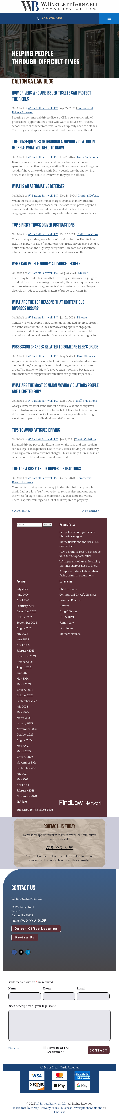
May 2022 (23, 746)
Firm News (66, 628)
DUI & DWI (67, 617)
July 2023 (22, 706)
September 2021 (26, 768)
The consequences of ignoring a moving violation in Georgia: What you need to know (53, 145)
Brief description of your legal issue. (32, 1006)
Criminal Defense (88, 195)
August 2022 (24, 740)
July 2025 (22, 634)
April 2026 (23, 600)
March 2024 (24, 684)
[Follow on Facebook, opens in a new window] (14, 952)
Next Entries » (90, 510)
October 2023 (25, 695)
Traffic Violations (87, 157)
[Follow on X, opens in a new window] (21, 952)
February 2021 (25, 790)
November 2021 (26, 762)
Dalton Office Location (36, 929)
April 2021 (23, 785)
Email (81, 988)
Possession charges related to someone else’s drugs (55, 347)
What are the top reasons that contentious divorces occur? (48, 305)
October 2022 (25, 734)
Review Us (25, 937)
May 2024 (23, 678)
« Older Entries (21, 510)
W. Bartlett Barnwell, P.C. (43, 108)
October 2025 (25, 617)
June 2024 (23, 673)
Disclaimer (15, 1048)
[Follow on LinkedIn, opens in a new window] (28, 952)
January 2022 (25, 757)
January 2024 (25, 690)
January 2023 (25, 723)
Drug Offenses (86, 356)
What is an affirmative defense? (38, 186)
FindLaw (59, 1112)
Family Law (67, 622)
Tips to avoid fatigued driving (36, 430)
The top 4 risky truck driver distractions (46, 469)
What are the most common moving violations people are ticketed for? (55, 389)
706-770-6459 (52, 18)
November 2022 (27, 729)
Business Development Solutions (81, 1108)
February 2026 (25, 606)
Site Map (33, 1108)
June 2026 (23, 594)
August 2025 (24, 628)
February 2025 (26, 650)
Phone (47, 988)
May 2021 (22, 779)
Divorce (83, 273)
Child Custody (68, 589)
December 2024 (26, 656)
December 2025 (26, 611)
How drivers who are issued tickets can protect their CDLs (51, 96)
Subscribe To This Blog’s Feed (35, 809)
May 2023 (23, 712)
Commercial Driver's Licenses (78, 594)
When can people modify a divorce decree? (46, 264)
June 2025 (23, 639)
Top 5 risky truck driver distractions (43, 225)
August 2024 (24, 667)
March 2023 (24, 718)
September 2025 (27, 622)
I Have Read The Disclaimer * (58, 1050)
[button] (109, 18)
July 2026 (22, 589)
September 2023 (27, 701)
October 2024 (25, 662)
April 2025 (23, 645)
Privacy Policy (50, 1108)
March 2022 (24, 751)
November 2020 (27, 796)
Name (12, 988)
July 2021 (22, 773)
